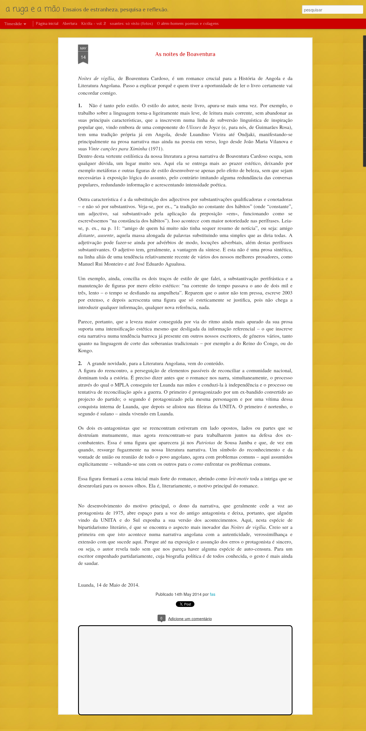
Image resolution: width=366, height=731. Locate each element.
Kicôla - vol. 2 (93, 23)
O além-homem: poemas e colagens (188, 23)
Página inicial (47, 23)
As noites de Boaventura (185, 54)
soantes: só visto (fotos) (131, 23)
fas (212, 594)
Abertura (69, 23)
